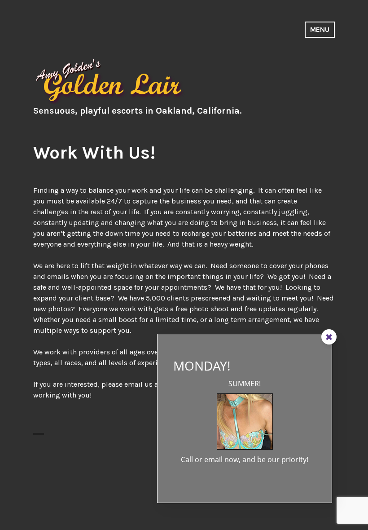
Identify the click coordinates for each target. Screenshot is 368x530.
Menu (319, 29)
